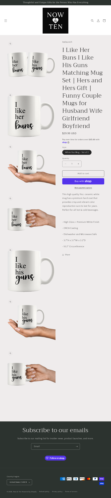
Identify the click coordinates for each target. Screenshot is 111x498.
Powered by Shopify (29, 492)
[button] (6, 21)
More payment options (83, 188)
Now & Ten (17, 492)
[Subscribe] (77, 446)
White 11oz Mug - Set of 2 (77, 152)
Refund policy (44, 491)
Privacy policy (57, 491)
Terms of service (71, 491)
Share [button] (67, 255)
